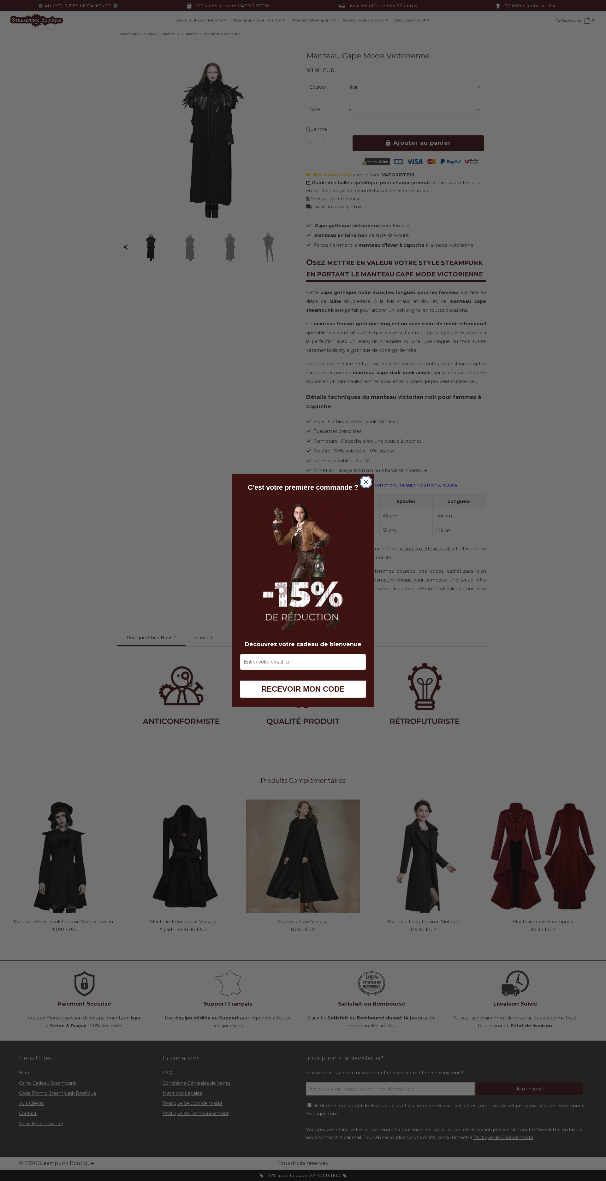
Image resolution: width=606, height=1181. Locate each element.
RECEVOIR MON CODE (303, 689)
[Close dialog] (365, 481)
